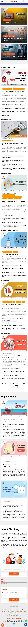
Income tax (7, 461)
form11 (4, 140)
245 (10, 383)
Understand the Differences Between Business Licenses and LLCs (13, 156)
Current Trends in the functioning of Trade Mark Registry (13, 372)
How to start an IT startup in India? (11, 254)
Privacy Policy (15, 611)
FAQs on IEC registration (7, 215)
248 (20, 383)
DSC (23, 302)
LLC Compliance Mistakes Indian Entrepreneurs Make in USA (13, 160)
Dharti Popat (11, 87)
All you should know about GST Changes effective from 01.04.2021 (13, 356)
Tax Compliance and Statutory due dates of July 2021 (13, 465)
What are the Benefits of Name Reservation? (12, 325)
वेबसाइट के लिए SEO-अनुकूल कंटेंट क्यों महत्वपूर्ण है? (12, 368)
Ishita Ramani (11, 138)
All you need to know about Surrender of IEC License (13, 425)
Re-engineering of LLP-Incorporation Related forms (12, 269)
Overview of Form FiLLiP (7, 323)
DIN (14, 302)
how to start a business (7, 88)
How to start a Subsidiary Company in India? (12, 222)
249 (24, 383)
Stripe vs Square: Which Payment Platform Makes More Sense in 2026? (13, 169)
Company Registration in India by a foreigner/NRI (12, 196)
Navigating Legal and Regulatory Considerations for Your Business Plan (13, 329)
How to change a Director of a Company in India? (13, 111)
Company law (22, 459)
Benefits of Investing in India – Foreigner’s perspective (13, 202)
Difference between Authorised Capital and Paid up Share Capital (13, 319)
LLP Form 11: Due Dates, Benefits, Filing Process (12, 144)
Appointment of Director (7, 302)
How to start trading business (18, 88)
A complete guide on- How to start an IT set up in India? (14, 276)
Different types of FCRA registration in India (12, 265)
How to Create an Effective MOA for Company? (13, 272)
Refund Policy (21, 611)
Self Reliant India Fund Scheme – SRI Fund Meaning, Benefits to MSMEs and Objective (14, 225)
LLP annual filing (10, 140)
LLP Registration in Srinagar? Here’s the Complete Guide (13, 219)
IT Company (15, 251)
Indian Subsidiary (17, 198)
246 (13, 383)
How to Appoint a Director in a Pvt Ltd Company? (12, 305)
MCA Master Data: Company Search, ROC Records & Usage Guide (14, 114)
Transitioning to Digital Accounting (10, 375)
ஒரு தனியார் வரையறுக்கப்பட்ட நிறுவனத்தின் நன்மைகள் (11, 105)
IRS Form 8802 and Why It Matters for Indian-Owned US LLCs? (12, 165)
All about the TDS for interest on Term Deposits (13, 378)
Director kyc (19, 302)
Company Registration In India (8, 195)
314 (13, 387)
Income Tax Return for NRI (8, 198)
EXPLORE (14, 573)
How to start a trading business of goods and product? (13, 92)
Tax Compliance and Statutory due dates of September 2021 (13, 505)
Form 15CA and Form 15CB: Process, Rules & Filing (13, 108)
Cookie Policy (8, 611)
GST (4, 461)
